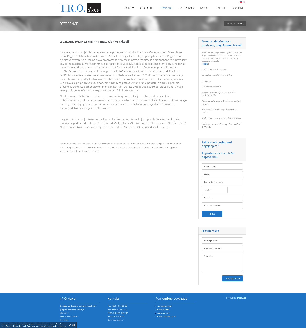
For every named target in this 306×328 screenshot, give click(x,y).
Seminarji (240, 23)
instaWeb (241, 297)
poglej (205, 63)
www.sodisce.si (164, 305)
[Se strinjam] (69, 325)
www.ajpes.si (163, 312)
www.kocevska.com (166, 316)
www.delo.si (163, 309)
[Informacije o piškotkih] (73, 325)
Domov (229, 23)
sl (241, 2)
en (244, 2)
